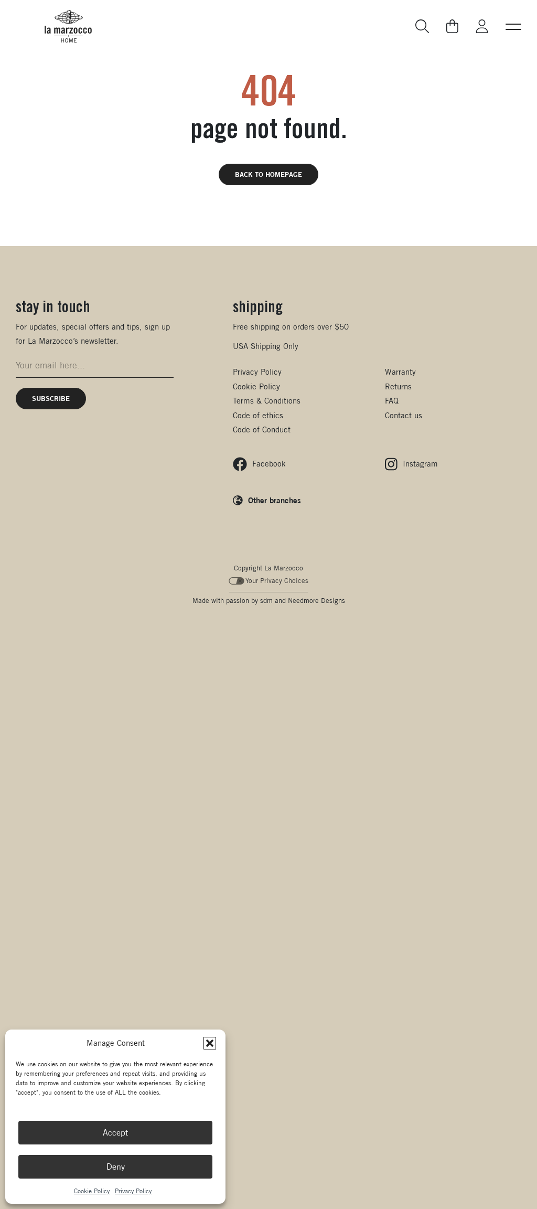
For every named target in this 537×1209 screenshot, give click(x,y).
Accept (115, 1133)
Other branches (274, 500)
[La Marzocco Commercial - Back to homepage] (68, 26)
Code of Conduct (262, 429)
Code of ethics (258, 415)
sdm (266, 600)
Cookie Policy (92, 1191)
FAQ (392, 400)
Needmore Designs (316, 600)
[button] (210, 1043)
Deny (115, 1167)
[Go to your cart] (452, 26)
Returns (398, 386)
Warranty (400, 371)
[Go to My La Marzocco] (482, 26)
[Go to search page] (423, 26)
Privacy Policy (133, 1191)
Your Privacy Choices (276, 581)
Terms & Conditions (266, 400)
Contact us (403, 415)
